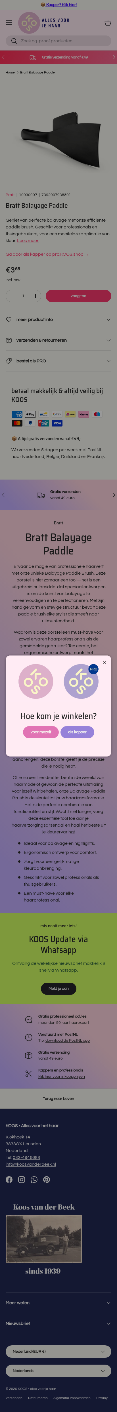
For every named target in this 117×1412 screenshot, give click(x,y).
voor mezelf (41, 732)
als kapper (77, 732)
